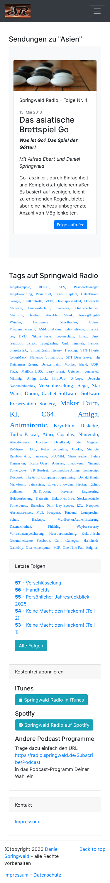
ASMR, (44, 329)
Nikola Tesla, (41, 336)
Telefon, (34, 315)
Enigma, (92, 548)
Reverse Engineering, (80, 491)
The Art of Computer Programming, (51, 477)
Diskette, (89, 425)
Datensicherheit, (21, 526)
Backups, (38, 519)
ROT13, (44, 287)
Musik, (69, 315)
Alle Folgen (31, 646)
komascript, (91, 470)
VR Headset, (39, 470)
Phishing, (54, 526)
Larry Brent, (55, 371)
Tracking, (71, 350)
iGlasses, (58, 463)
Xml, (65, 343)
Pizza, (14, 371)
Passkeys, (63, 308)
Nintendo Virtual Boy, (46, 357)
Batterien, (37, 505)
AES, (62, 287)
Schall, (14, 519)
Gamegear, (72, 541)
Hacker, (81, 484)
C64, (48, 414)
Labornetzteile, (75, 329)
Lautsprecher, (90, 512)
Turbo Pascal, (24, 434)
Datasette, (42, 498)
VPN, (49, 301)
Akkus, (57, 329)
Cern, (58, 541)
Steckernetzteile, (88, 498)
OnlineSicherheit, (87, 308)
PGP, (57, 548)
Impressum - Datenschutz (32, 875)
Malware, (16, 308)
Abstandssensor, (21, 512)
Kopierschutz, (65, 336)
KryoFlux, (65, 425)
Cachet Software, (60, 393)
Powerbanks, (19, 505)
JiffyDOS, (59, 378)
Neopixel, (92, 505)
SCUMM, (58, 456)
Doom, (32, 393)
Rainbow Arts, (20, 456)
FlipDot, (72, 294)
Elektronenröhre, (63, 498)
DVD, (23, 336)
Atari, (48, 434)
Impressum (27, 821)
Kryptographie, (20, 287)
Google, (15, 301)
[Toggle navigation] (97, 11)
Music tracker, (78, 456)
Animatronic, (29, 425)
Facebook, (44, 541)
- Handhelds (32, 590)
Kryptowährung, (21, 294)
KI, (14, 414)
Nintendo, (88, 434)
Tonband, (71, 512)
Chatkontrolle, (33, 301)
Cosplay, (66, 434)
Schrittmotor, (69, 322)
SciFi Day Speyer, (60, 505)
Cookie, (77, 449)
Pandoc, (93, 343)
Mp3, (40, 512)
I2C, (80, 505)
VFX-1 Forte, (90, 350)
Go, (12, 336)
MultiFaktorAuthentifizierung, (78, 519)
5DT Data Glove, (79, 357)
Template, (78, 343)
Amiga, (88, 414)
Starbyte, (93, 449)
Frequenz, (54, 512)
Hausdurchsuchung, (63, 533)
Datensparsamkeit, (69, 301)
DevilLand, (62, 442)
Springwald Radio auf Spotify (56, 725)
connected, (92, 371)
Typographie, (49, 343)
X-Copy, (77, 378)
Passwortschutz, (39, 308)
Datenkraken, (90, 294)
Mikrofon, (17, 315)
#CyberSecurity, (88, 526)
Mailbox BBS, (32, 371)
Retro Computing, (54, 449)
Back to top (92, 849)
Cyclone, (42, 442)
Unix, (95, 336)
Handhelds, (91, 541)
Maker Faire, (79, 403)
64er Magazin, (87, 442)
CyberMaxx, (18, 357)
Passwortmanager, (86, 287)
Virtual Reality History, (46, 350)
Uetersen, (74, 371)
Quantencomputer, (38, 548)
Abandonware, (20, 442)
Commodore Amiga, (66, 470)
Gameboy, (17, 548)
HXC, (32, 449)
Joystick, (93, 329)
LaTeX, (31, 343)
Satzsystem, (36, 484)
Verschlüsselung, (57, 385)
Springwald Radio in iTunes (53, 700)
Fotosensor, (41, 322)
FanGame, (40, 456)
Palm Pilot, (44, 294)
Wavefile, (51, 315)
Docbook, (16, 477)
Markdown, (18, 484)
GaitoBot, (16, 343)
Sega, (83, 385)
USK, (95, 364)
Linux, (83, 336)
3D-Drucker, (42, 491)
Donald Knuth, (88, 477)
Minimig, (16, 378)
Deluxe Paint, (51, 364)
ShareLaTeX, (19, 350)
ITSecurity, (91, 301)
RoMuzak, (17, 449)
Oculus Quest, (39, 463)
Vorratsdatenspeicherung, (27, 533)
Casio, (59, 294)
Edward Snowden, (61, 484)
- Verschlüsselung (38, 583)
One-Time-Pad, (73, 548)
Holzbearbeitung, (21, 498)
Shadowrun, (75, 463)
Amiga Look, (37, 378)
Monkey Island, (76, 364)
